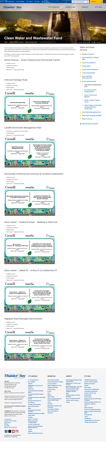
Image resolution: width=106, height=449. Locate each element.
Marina (49, 395)
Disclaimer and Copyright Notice (12, 435)
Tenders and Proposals (72, 400)
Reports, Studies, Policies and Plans (73, 395)
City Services (32, 376)
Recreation (51, 376)
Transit (30, 429)
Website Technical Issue (10, 427)
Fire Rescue (31, 402)
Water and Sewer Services (16, 42)
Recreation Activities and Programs (54, 406)
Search (87, 1)
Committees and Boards (91, 391)
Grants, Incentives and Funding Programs (72, 390)
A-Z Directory (10, 1)
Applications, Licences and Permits (35, 386)
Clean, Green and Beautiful (91, 389)
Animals (30, 383)
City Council (87, 387)
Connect (30, 1)
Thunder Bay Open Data (90, 422)
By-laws (86, 385)
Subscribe (85, 42)
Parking (30, 417)
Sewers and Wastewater (31, 42)
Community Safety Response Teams (36, 394)
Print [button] (92, 42)
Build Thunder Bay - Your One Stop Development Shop (74, 387)
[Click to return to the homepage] (12, 6)
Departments (7, 422)
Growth (69, 376)
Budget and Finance (89, 383)
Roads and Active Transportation (33, 421)
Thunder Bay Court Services (92, 420)
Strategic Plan (88, 414)
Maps (38, 1)
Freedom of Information (10, 421)
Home (5, 42)
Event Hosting (51, 389)
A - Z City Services (33, 380)
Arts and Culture (52, 383)
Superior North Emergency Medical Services (35, 426)
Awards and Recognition (91, 382)
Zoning (68, 402)
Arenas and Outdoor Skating (55, 382)
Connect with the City (90, 393)
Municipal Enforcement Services (34, 410)
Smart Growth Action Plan (73, 398)
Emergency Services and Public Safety (36, 398)
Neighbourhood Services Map (36, 413)
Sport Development (53, 411)
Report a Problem (33, 419)
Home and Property (33, 406)
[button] (96, 1)
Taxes (86, 416)
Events (49, 391)
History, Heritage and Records (92, 402)
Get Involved (87, 397)
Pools (49, 402)
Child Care (31, 389)
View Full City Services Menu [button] (90, 124)
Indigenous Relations (90, 404)
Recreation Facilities (53, 409)
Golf (49, 393)
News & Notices (88, 407)
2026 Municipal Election (90, 380)
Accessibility (21, 1)
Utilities (30, 431)
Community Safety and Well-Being (35, 391)
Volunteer (50, 413)
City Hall (87, 376)
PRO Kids (50, 404)
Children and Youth (53, 387)
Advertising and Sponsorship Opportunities (74, 380)
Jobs (85, 405)
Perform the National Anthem (92, 409)
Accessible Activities (53, 380)
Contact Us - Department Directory (13, 402)
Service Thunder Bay (34, 424)
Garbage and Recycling (34, 404)
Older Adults (31, 415)
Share (97, 42)
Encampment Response (34, 400)
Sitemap (6, 424)
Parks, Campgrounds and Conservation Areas (54, 399)
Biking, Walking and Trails (54, 385)
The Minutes (87, 418)
